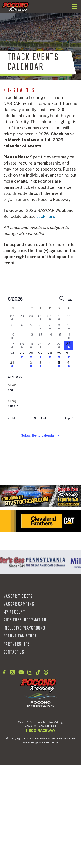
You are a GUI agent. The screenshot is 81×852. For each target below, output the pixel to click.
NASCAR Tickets (18, 596)
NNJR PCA (13, 406)
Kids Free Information (25, 620)
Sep (67, 418)
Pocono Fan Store (20, 636)
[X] (12, 672)
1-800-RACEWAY (40, 731)
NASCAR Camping (18, 604)
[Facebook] (4, 672)
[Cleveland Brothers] (40, 520)
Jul (13, 418)
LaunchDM (51, 742)
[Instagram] (30, 672)
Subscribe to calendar (38, 435)
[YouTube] (21, 672)
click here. (46, 216)
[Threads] (46, 672)
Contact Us (13, 652)
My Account (14, 612)
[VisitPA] (45, 562)
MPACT (11, 390)
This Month (40, 418)
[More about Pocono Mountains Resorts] (40, 699)
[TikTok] (38, 672)
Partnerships (16, 644)
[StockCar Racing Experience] (40, 496)
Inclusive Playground (24, 628)
